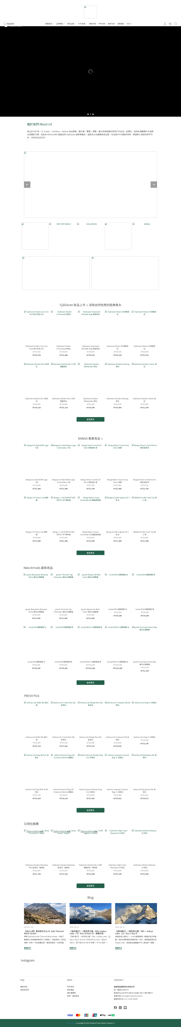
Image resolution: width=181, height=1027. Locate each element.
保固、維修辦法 (73, 996)
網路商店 (48, 23)
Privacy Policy (71, 1023)
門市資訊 (102, 23)
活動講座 (120, 23)
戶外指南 (81, 23)
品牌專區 (59, 23)
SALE (129, 23)
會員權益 (70, 989)
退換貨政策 (24, 989)
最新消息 (111, 23)
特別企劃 (70, 23)
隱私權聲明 (71, 993)
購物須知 (92, 23)
